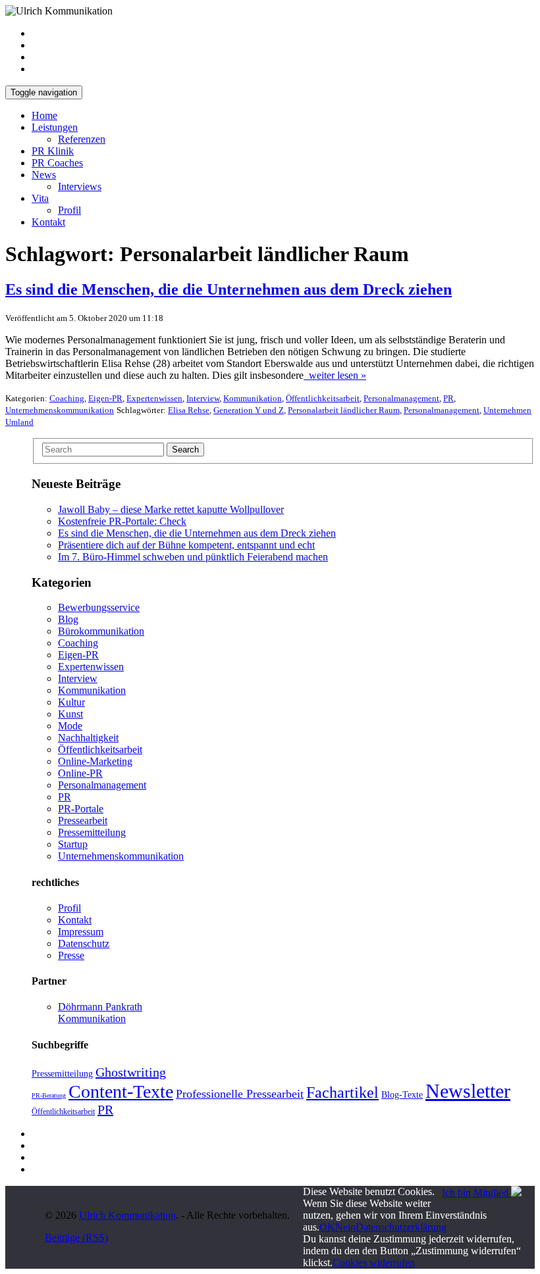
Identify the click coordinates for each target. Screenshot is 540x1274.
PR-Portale (80, 808)
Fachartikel (342, 1092)
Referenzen (81, 139)
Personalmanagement (401, 398)
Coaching (66, 398)
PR (448, 398)
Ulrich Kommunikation (127, 1215)
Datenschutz (83, 943)
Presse (71, 955)
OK (327, 1227)
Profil (69, 210)
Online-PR (80, 773)
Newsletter (467, 1091)
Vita (40, 198)
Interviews (79, 186)
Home (44, 115)
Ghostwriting (130, 1072)
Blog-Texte (402, 1095)
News (44, 174)
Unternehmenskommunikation (59, 410)
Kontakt (48, 222)
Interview (202, 398)
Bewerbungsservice (99, 607)
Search (185, 449)
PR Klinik (53, 151)
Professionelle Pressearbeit (240, 1093)
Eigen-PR (105, 398)
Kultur (71, 702)
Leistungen (55, 127)
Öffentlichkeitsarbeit (323, 398)
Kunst (70, 714)
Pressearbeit (82, 820)
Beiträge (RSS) (76, 1237)
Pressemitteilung (92, 832)
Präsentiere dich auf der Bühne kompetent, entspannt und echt (186, 545)
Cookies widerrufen (374, 1262)
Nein (345, 1227)
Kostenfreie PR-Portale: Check (122, 521)
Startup (73, 844)
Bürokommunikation (101, 631)
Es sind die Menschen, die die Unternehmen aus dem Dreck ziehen (197, 533)
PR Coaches (57, 162)
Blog (68, 619)
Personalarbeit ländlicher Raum (344, 410)
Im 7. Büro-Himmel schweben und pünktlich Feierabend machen (193, 556)
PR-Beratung (49, 1095)
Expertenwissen (154, 398)
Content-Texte (120, 1091)
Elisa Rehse (188, 410)
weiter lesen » (335, 375)
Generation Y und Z (248, 410)
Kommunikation (252, 398)
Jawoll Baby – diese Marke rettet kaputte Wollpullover (171, 509)
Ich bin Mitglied (476, 1192)
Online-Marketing (95, 761)
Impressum (80, 931)
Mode (70, 725)
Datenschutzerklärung (401, 1227)
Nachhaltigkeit (88, 737)
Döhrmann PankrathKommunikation (100, 1012)
